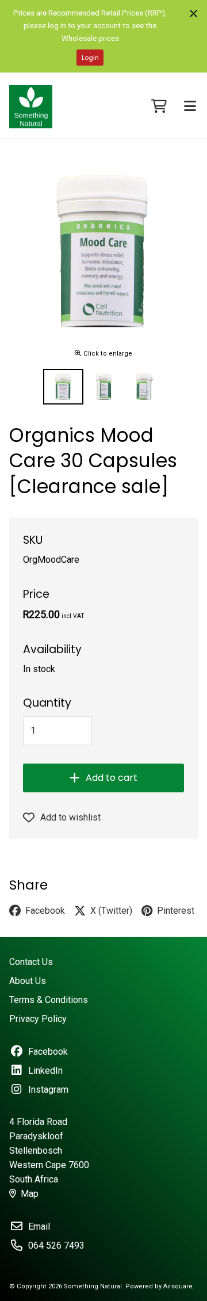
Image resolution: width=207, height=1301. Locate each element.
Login (90, 57)
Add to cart (111, 777)
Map (30, 1193)
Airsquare (178, 1286)
